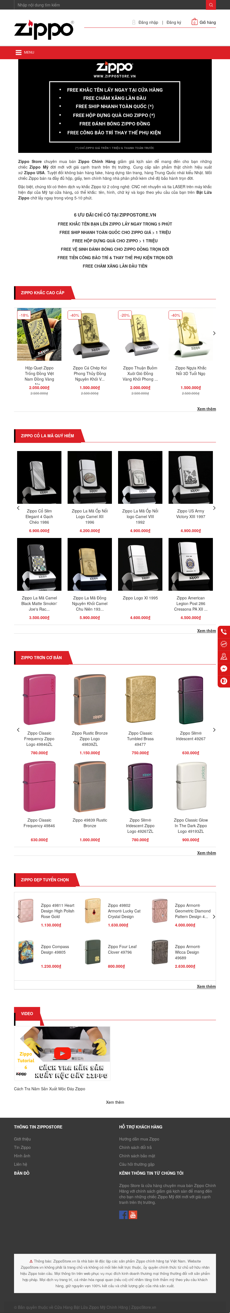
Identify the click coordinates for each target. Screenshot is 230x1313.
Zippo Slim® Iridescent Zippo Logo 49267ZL (140, 825)
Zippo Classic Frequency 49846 (39, 822)
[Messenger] (224, 669)
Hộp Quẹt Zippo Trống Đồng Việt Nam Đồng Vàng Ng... (39, 376)
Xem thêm (206, 408)
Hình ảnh (22, 1155)
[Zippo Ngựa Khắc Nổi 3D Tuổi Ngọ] (191, 336)
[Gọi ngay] (224, 632)
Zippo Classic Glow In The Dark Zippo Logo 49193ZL (191, 825)
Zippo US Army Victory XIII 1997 (190, 513)
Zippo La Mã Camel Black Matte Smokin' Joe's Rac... (39, 603)
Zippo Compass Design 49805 (55, 949)
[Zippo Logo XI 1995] (140, 566)
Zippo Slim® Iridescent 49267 (191, 735)
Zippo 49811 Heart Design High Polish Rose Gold (57, 910)
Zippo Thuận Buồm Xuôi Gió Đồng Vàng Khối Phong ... (140, 373)
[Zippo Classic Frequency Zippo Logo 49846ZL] (39, 701)
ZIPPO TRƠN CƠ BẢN (41, 657)
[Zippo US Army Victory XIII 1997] (191, 479)
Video (27, 1013)
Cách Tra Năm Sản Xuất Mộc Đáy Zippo (49, 1088)
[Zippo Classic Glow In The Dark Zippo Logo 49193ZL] (190, 788)
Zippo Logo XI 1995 (140, 598)
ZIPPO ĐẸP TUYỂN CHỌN (45, 879)
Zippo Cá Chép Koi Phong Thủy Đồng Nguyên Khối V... (90, 373)
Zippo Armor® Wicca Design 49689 (187, 952)
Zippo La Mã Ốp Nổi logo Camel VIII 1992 (140, 516)
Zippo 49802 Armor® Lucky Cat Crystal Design (124, 910)
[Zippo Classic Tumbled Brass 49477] (140, 701)
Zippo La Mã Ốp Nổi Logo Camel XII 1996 (90, 516)
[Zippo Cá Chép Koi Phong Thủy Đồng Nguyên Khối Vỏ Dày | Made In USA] (90, 336)
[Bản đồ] (224, 656)
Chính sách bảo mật (137, 1155)
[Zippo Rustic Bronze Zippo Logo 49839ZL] (90, 701)
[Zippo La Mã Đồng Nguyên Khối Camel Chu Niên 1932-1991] (90, 566)
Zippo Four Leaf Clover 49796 (122, 949)
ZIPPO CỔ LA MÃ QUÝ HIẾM (47, 435)
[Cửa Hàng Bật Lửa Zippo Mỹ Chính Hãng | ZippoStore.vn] (45, 30)
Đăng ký (174, 22)
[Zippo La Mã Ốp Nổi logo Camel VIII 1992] (140, 479)
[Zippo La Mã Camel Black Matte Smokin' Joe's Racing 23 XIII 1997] (39, 566)
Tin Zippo (22, 1147)
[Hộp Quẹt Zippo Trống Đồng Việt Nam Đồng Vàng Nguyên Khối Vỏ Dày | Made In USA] (39, 336)
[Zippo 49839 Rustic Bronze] (90, 788)
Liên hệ (20, 1164)
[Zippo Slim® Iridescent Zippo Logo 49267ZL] (140, 788)
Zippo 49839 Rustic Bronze (90, 822)
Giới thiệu (22, 1139)
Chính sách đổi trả (135, 1147)
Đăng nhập (148, 22)
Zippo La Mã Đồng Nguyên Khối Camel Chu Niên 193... (89, 603)
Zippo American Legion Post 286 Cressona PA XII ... (191, 603)
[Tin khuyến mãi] (224, 644)
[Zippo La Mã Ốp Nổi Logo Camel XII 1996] (90, 479)
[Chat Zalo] (224, 681)
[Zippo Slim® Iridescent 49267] (191, 701)
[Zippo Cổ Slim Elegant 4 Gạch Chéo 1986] (39, 479)
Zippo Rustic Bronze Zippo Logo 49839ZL (90, 738)
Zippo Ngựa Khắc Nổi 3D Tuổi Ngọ (190, 370)
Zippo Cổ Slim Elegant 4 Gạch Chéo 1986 (39, 516)
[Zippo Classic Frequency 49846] (39, 788)
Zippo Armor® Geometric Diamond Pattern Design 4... (193, 910)
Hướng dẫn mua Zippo (139, 1139)
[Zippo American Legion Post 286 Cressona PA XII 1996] (191, 566)
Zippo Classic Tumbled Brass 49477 (140, 738)
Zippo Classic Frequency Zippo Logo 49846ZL (39, 738)
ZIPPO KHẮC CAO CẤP (42, 292)
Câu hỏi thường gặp (137, 1164)
